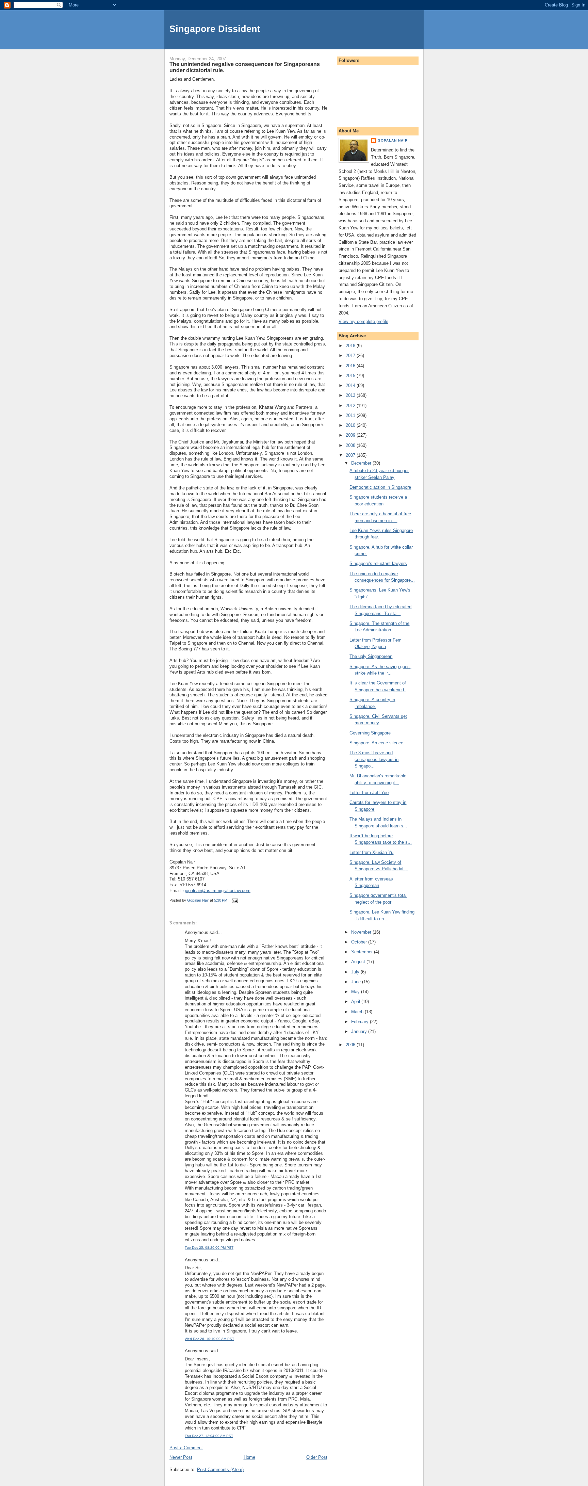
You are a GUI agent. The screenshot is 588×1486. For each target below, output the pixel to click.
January (359, 1031)
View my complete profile (363, 321)
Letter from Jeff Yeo (369, 792)
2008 (351, 445)
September (362, 951)
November (362, 932)
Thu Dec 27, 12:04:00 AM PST (209, 1436)
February (360, 1021)
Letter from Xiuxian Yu (371, 852)
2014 (351, 385)
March (358, 1011)
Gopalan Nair (393, 140)
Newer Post (180, 1457)
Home (249, 1457)
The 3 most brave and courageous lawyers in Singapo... (373, 759)
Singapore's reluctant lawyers (378, 563)
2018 (351, 345)
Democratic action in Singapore (380, 487)
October (359, 941)
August (358, 961)
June (356, 981)
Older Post (316, 1457)
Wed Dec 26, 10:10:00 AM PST (209, 1339)
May (356, 991)
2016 (351, 365)
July (356, 971)
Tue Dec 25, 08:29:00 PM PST (209, 1247)
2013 (351, 395)
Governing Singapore (370, 733)
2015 (351, 375)
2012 (351, 405)
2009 (351, 435)
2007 (351, 455)
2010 (351, 425)
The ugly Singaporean (370, 656)
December (362, 463)
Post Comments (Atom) (220, 1469)
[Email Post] (234, 900)
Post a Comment (186, 1447)
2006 (351, 1044)
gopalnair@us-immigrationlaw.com (216, 890)
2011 (351, 415)
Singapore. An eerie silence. (377, 742)
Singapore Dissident (214, 28)
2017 (351, 355)
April (356, 1001)
